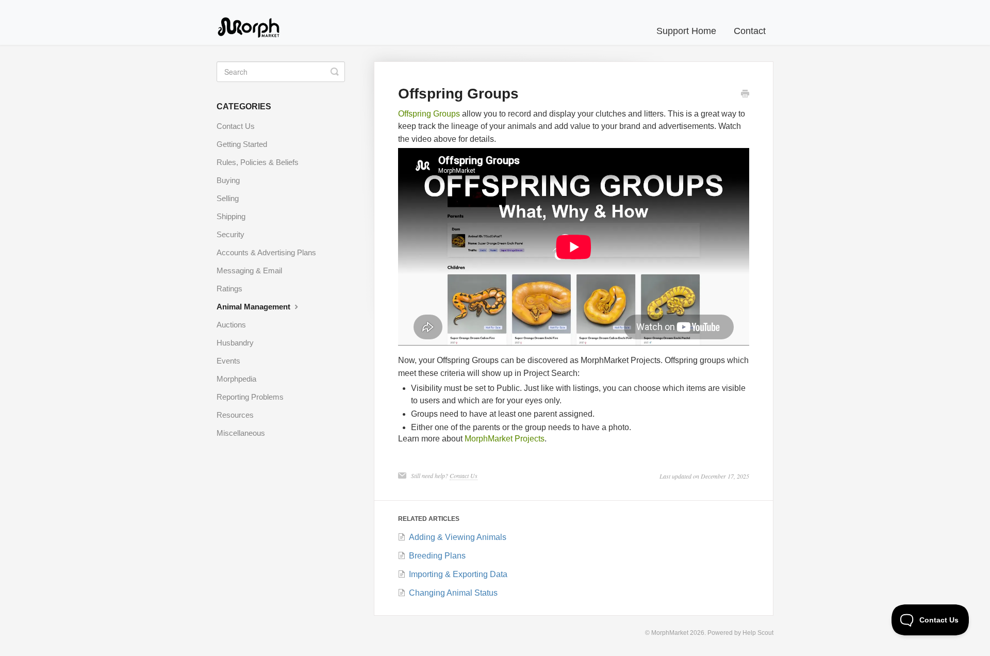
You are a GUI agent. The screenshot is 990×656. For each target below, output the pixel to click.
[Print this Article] (745, 95)
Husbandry (235, 342)
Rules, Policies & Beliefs (258, 162)
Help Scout (757, 632)
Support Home (686, 31)
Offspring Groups (429, 113)
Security (230, 234)
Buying (228, 180)
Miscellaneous (241, 433)
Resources (235, 415)
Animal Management (254, 306)
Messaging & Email (249, 270)
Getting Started (242, 144)
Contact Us (463, 475)
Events (228, 360)
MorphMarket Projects (504, 438)
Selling (228, 198)
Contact (750, 31)
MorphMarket (669, 632)
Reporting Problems (250, 396)
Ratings (229, 288)
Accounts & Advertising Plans (266, 252)
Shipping (231, 216)
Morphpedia (236, 378)
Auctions (231, 324)
